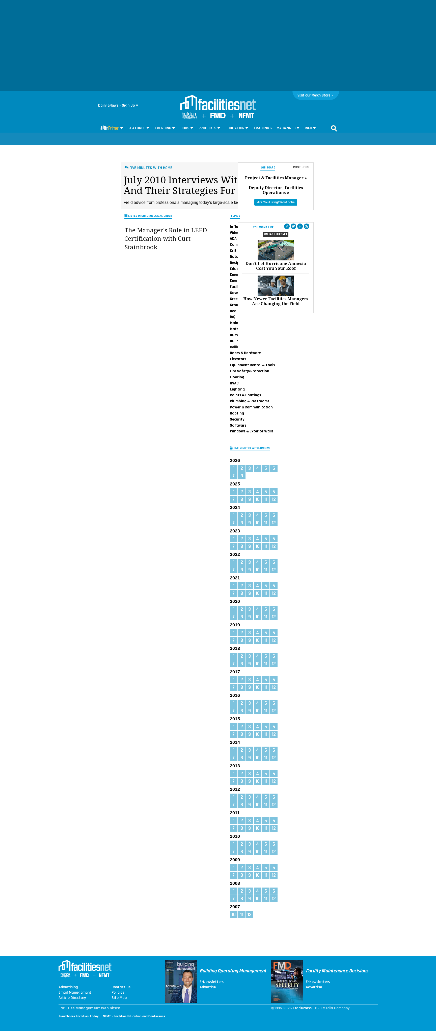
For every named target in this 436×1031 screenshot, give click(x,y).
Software (238, 425)
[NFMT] (246, 116)
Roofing (237, 413)
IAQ (232, 316)
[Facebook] (287, 226)
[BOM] (189, 117)
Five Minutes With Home (150, 167)
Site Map (119, 998)
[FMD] (218, 117)
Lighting (237, 388)
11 (265, 499)
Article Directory (72, 998)
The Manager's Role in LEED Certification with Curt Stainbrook (165, 239)
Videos (235, 232)
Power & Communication (251, 407)
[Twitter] (293, 226)
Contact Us (121, 987)
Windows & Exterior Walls (252, 431)
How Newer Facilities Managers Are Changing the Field (275, 301)
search (334, 128)
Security (237, 419)
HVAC (234, 383)
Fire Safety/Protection (249, 371)
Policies (118, 993)
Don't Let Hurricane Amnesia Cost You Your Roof (276, 266)
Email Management (75, 993)
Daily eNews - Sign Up (116, 105)
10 (258, 499)
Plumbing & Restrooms (249, 401)
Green (235, 298)
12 (274, 499)
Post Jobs (301, 167)
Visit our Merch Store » (315, 95)
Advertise (208, 987)
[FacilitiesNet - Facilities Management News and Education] (218, 103)
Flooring (237, 377)
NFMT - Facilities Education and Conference (134, 1016)
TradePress (302, 1008)
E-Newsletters (212, 982)
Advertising (68, 987)
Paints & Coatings (245, 395)
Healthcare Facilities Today (79, 1016)
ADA (233, 238)
